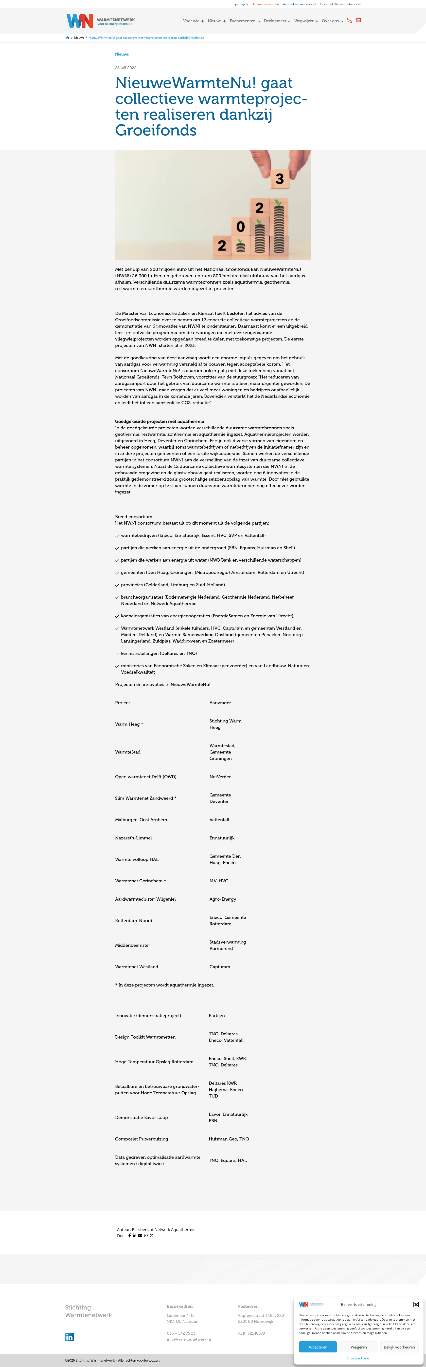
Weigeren (359, 1347)
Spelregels (241, 4)
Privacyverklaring (359, 1358)
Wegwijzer (304, 21)
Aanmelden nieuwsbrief (299, 4)
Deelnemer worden (265, 4)
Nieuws (214, 21)
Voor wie (191, 21)
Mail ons (358, 20)
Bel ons (349, 20)
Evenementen (243, 21)
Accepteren (318, 1347)
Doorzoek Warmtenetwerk (338, 4)
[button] (416, 1304)
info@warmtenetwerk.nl (189, 1339)
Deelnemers (275, 21)
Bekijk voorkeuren (399, 1347)
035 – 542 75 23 (181, 1333)
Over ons (330, 21)
